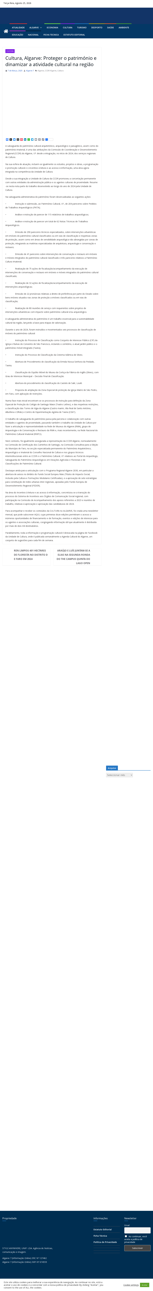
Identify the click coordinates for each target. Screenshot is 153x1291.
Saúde (110, 27)
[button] (40, 27)
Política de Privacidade (105, 1242)
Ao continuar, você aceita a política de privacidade (135, 1239)
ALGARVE (34, 27)
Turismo (82, 27)
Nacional (33, 34)
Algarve (41, 70)
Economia (52, 27)
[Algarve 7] (6, 31)
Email (127, 1225)
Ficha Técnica (100, 1235)
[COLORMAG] (24, 1225)
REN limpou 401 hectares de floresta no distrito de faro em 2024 (31, 555)
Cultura (67, 27)
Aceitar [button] (144, 1285)
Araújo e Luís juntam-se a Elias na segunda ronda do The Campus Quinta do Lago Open (73, 557)
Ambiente (124, 27)
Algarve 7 (30, 70)
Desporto (96, 27)
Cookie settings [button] (131, 1285)
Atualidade (18, 27)
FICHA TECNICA (51, 34)
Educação (17, 34)
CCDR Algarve (50, 70)
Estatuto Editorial (74, 34)
